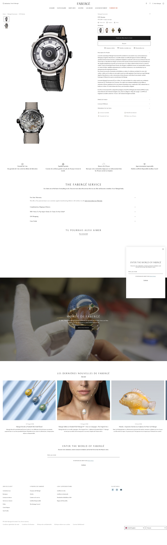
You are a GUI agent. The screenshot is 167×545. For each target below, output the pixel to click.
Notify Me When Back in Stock (124, 38)
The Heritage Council (35, 504)
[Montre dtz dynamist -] (119, 30)
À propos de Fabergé (35, 491)
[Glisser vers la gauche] (7, 406)
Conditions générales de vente (11, 524)
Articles (31, 494)
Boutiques (5, 494)
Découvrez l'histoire (83, 327)
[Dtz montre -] (107, 30)
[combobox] (16, 3)
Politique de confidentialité (44, 524)
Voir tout (83, 377)
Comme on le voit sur (35, 497)
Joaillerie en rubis (61, 491)
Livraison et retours (7, 497)
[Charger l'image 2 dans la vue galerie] (6, 26)
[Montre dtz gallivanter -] (113, 30)
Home (4, 14)
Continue (83, 465)
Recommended (83, 234)
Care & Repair (6, 507)
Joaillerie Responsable (35, 501)
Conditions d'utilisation (28, 524)
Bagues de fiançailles (62, 501)
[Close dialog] (163, 249)
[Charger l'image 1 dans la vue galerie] (6, 19)
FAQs (4, 504)
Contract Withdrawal (78, 524)
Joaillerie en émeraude (62, 494)
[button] (163, 3)
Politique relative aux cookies (62, 524)
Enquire (124, 43)
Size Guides (6, 511)
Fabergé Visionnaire (12, 14)
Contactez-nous (7, 491)
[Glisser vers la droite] (160, 406)
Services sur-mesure (7, 501)
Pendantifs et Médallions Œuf (64, 497)
